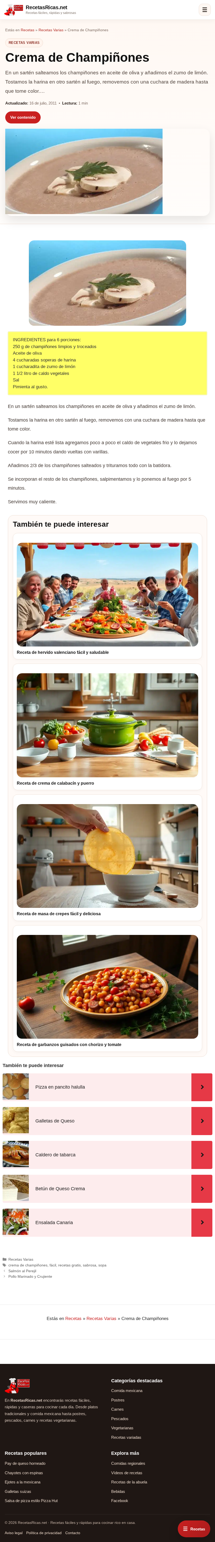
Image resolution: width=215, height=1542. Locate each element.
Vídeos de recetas (126, 1473)
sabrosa (89, 1265)
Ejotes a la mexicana (22, 1482)
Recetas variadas (126, 1437)
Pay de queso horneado (25, 1463)
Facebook (119, 1500)
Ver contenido (23, 117)
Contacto (72, 1533)
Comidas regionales (128, 1463)
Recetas (27, 30)
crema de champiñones (27, 1265)
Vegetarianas (122, 1428)
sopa (102, 1265)
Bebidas (118, 1491)
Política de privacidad (44, 1533)
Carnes (117, 1409)
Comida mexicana (126, 1390)
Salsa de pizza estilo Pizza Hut (31, 1500)
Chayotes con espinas (24, 1473)
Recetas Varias (51, 30)
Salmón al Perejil (22, 1271)
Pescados (119, 1418)
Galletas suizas (18, 1491)
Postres (118, 1400)
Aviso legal (14, 1533)
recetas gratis (69, 1265)
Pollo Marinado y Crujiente (30, 1276)
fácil (53, 1265)
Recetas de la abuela (129, 1482)
